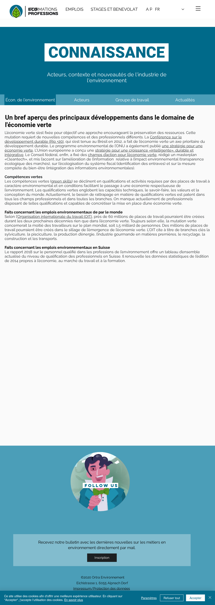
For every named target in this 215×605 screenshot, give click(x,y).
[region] (100, 481)
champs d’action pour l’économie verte (122, 154)
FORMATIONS (43, 9)
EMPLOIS (74, 9)
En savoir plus (73, 600)
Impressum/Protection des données (101, 588)
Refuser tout (172, 598)
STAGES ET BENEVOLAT (114, 9)
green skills (61, 181)
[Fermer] (209, 598)
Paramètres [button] (149, 598)
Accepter (195, 598)
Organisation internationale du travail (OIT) (54, 216)
